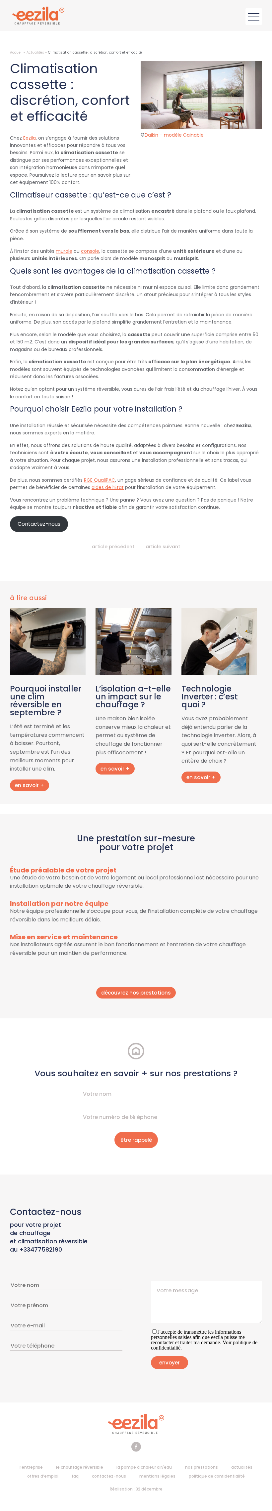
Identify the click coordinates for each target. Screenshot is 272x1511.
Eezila (29, 138)
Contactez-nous (109, 1476)
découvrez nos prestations (136, 992)
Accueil (16, 52)
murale (64, 251)
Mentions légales (157, 1476)
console (90, 251)
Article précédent (113, 546)
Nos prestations (201, 1467)
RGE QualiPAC (99, 480)
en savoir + (29, 785)
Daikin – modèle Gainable (174, 135)
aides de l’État (108, 487)
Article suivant (163, 546)
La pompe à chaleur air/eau (144, 1467)
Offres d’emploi (42, 1476)
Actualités (35, 52)
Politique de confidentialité (217, 1476)
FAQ (75, 1476)
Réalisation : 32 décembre (136, 1488)
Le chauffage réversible (79, 1467)
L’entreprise (31, 1467)
